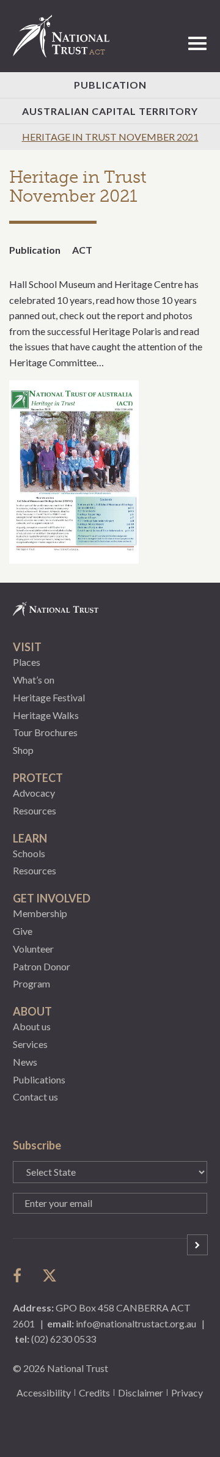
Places (26, 662)
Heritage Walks (46, 715)
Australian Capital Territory (110, 111)
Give (22, 931)
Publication (110, 84)
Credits (94, 1392)
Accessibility (43, 1392)
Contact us (35, 1096)
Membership (40, 913)
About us (32, 1026)
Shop (23, 750)
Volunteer (33, 948)
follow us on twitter (49, 1275)
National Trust (66, 36)
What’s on (33, 679)
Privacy (187, 1392)
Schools (29, 853)
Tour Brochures (45, 732)
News (25, 1062)
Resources (34, 810)
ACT (82, 250)
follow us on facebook (20, 1275)
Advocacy (34, 793)
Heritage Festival (49, 697)
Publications (39, 1079)
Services (30, 1044)
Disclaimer (140, 1392)
